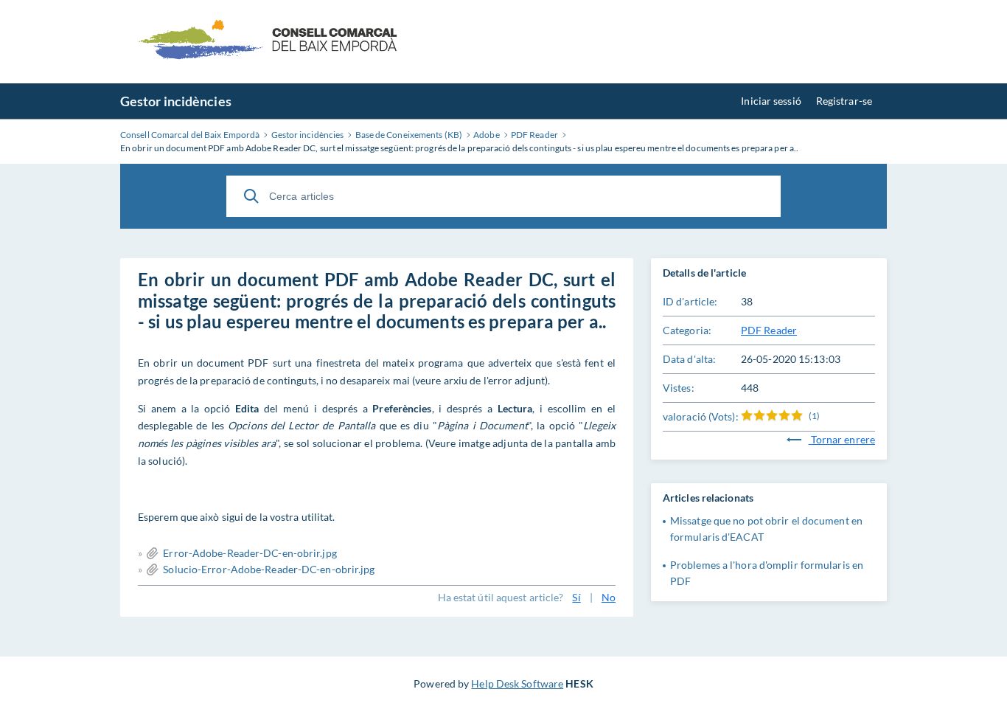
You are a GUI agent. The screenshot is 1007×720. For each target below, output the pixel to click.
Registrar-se (844, 100)
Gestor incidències (175, 101)
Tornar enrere (842, 439)
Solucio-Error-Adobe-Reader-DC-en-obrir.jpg (268, 569)
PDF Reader (769, 330)
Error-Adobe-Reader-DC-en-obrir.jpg (249, 553)
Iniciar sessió (771, 100)
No (609, 597)
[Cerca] (251, 196)
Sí (576, 597)
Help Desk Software (517, 683)
